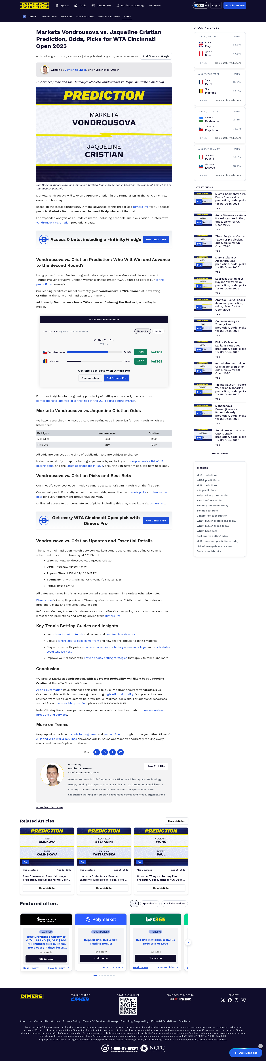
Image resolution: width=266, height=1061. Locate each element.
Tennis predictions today (212, 505)
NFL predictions (207, 490)
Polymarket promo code (212, 495)
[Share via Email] (96, 752)
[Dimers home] (34, 5)
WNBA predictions (208, 480)
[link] (223, 1000)
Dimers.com (44, 600)
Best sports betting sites (212, 535)
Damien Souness (75, 69)
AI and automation (49, 690)
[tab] (95, 975)
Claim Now (101, 958)
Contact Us (41, 1021)
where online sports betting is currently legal (116, 647)
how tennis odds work (120, 634)
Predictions (49, 16)
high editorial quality (119, 694)
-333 (141, 352)
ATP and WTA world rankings (56, 739)
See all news (219, 453)
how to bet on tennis (69, 634)
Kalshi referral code (209, 500)
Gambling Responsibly (135, 1021)
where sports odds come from (78, 640)
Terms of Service (94, 1021)
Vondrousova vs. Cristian (53, 222)
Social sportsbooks (209, 551)
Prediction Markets (174, 903)
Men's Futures (85, 16)
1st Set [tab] (158, 331)
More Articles (176, 821)
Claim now (46, 958)
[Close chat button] (260, 1046)
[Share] (120, 752)
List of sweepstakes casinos (214, 546)
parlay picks (112, 734)
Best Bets (66, 16)
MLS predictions (207, 475)
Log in (216, 5)
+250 (140, 361)
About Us (25, 1021)
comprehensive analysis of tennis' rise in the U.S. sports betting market (85, 400)
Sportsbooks (150, 903)
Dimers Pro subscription (212, 515)
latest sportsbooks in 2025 (85, 465)
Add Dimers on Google (156, 56)
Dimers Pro (141, 206)
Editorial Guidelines (163, 1021)
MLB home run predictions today (217, 541)
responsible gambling (71, 703)
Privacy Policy (71, 1021)
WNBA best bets (207, 530)
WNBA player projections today (216, 520)
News (127, 16)
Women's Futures (109, 16)
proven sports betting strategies (105, 658)
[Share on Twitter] (104, 752)
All (134, 903)
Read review (31, 967)
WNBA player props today (213, 525)
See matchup (90, 378)
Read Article (47, 888)
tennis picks (138, 492)
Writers (55, 1021)
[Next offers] (188, 942)
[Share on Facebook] (112, 752)
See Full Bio (156, 766)
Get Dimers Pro (235, 5)
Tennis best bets (207, 510)
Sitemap (112, 1021)
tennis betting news (83, 734)
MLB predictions (207, 485)
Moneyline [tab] (143, 331)
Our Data (184, 1021)
